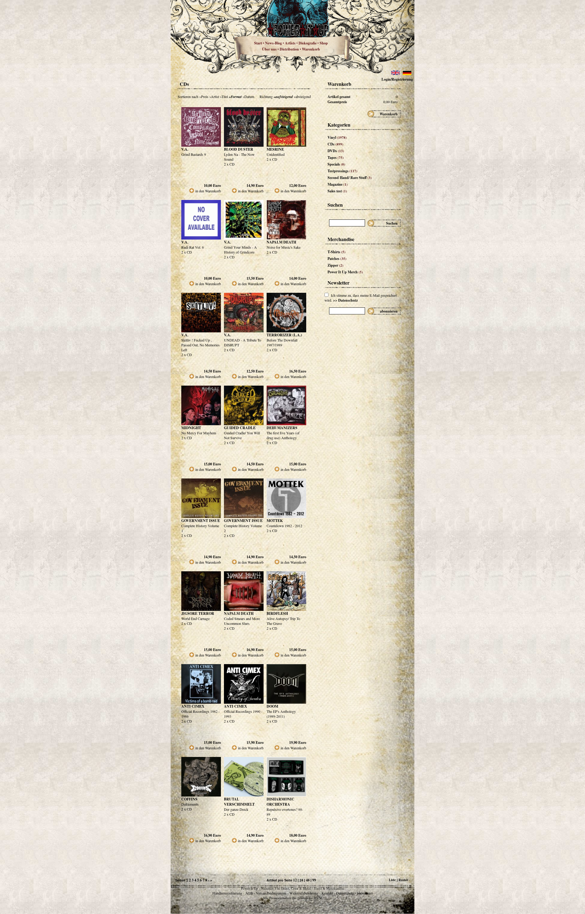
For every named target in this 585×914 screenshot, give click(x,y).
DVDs (336, 150)
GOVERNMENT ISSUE (200, 520)
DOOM (272, 706)
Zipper (335, 265)
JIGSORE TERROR (197, 613)
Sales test (337, 191)
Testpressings (342, 170)
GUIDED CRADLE (240, 427)
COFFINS (189, 799)
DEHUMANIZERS (282, 427)
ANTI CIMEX (192, 706)
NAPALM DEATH (281, 242)
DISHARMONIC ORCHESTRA (280, 802)
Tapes (336, 157)
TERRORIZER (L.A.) (284, 335)
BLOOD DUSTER (238, 149)
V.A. (184, 149)
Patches (337, 258)
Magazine (338, 184)
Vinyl (337, 137)
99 (314, 880)
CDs (335, 144)
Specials (336, 164)
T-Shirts (337, 251)
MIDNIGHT (191, 427)
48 (308, 880)
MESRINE (275, 149)
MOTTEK (275, 520)
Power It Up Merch (345, 272)
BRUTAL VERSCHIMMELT (239, 802)
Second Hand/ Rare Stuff (350, 177)
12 (295, 880)
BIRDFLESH (277, 613)
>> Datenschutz (345, 300)
